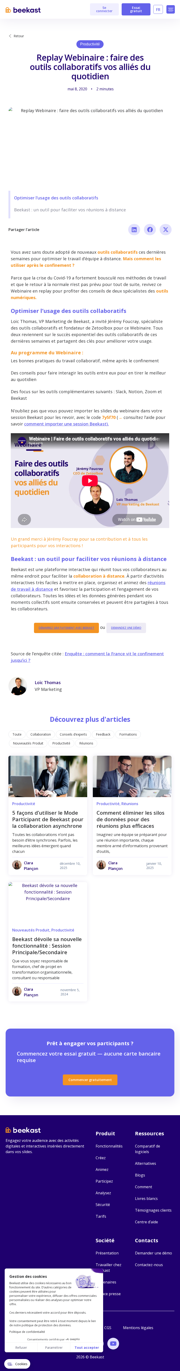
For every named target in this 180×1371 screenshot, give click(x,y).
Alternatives (145, 1163)
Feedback (103, 734)
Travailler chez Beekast (108, 1267)
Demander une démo (153, 1253)
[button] (170, 9)
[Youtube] (113, 1343)
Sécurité (103, 1204)
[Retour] (10, 36)
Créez (101, 1157)
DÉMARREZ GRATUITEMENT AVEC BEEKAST (66, 628)
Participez (104, 1181)
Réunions (86, 743)
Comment (143, 1186)
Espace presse (108, 1293)
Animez (102, 1169)
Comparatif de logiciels (147, 1149)
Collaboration (40, 734)
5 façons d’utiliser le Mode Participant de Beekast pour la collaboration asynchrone (47, 819)
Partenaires (106, 1282)
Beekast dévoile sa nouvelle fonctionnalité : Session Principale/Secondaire (47, 945)
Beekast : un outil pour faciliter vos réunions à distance (70, 210)
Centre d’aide (146, 1221)
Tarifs (101, 1216)
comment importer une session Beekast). (66, 424)
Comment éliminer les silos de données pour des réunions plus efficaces (131, 819)
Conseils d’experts (73, 734)
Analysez (103, 1192)
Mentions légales (138, 1327)
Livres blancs (146, 1198)
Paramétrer (54, 1347)
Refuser (21, 1347)
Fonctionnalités (109, 1146)
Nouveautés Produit (28, 743)
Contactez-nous (149, 1264)
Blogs (140, 1175)
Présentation (107, 1253)
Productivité (90, 44)
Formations (128, 734)
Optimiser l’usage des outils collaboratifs (56, 198)
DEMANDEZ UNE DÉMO (126, 628)
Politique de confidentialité (27, 1332)
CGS (107, 1327)
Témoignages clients (153, 1210)
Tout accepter (87, 1347)
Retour (19, 36)
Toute (17, 734)
